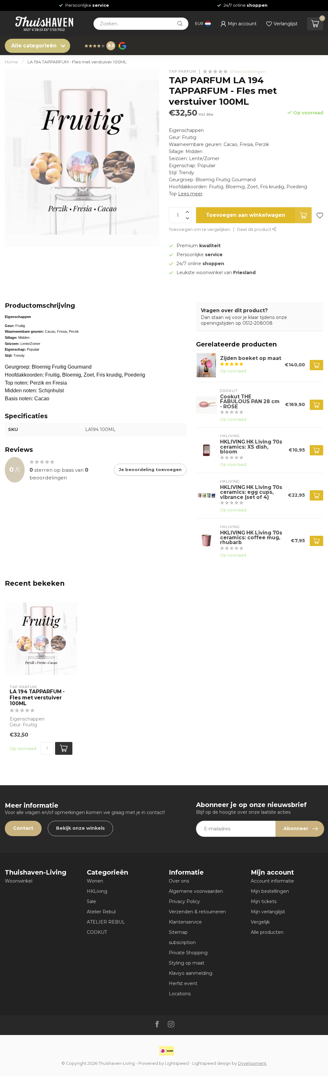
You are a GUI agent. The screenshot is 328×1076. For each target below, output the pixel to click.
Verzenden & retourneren (197, 912)
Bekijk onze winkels (80, 828)
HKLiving (97, 891)
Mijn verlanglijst (268, 912)
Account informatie (272, 881)
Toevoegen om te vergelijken (199, 229)
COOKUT (97, 932)
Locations (180, 994)
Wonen (95, 881)
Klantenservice (185, 922)
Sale (91, 901)
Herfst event (183, 983)
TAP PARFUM (182, 71)
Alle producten (267, 932)
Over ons (179, 881)
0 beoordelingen (248, 71)
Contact (23, 828)
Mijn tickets (263, 901)
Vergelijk (260, 922)
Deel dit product (254, 229)
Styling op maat (186, 963)
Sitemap (178, 932)
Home (11, 61)
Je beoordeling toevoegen (150, 469)
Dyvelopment (252, 1063)
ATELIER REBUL (106, 922)
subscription (182, 942)
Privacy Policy (184, 901)
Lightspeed (177, 1063)
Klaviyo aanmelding (190, 973)
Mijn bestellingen (270, 891)
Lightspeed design (211, 1063)
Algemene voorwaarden (196, 891)
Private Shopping (188, 953)
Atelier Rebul (101, 912)
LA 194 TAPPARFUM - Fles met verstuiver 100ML (77, 61)
